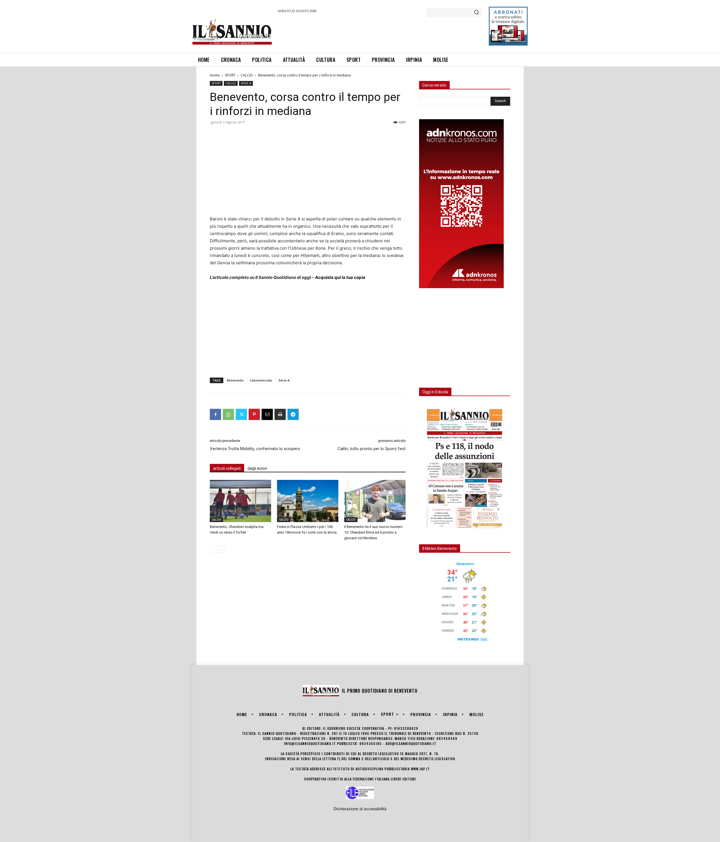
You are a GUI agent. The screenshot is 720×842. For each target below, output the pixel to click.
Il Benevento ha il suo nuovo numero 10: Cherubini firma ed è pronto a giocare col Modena (373, 532)
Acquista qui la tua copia (340, 277)
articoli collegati (227, 468)
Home (215, 75)
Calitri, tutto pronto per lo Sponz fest (372, 448)
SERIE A (246, 83)
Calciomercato (261, 380)
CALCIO (247, 75)
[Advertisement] (380, 32)
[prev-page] (213, 549)
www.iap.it (420, 768)
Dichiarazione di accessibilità (360, 808)
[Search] (476, 12)
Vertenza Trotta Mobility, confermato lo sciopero (255, 448)
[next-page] (222, 549)
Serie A (283, 380)
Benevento (235, 380)
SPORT (230, 75)
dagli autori (257, 468)
